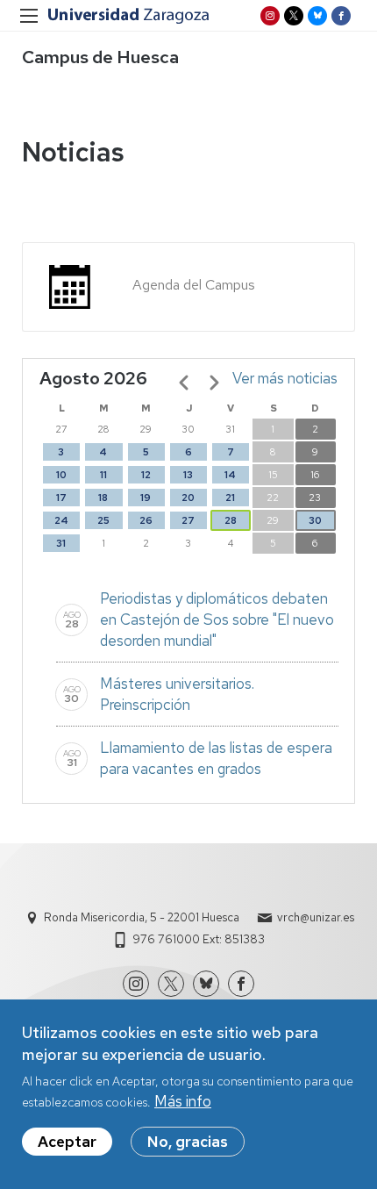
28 (230, 520)
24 (61, 520)
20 (188, 497)
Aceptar (67, 1141)
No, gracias (187, 1141)
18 (103, 497)
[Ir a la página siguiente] (214, 383)
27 (188, 520)
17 (61, 497)
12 (146, 475)
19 (145, 497)
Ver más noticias (285, 378)
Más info (182, 1101)
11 (103, 475)
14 (230, 475)
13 (188, 475)
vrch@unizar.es (315, 917)
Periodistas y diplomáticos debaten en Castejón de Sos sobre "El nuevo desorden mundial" (217, 619)
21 (230, 497)
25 (103, 520)
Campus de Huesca (100, 57)
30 (315, 520)
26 (146, 520)
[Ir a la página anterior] (184, 383)
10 (61, 475)
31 (61, 543)
